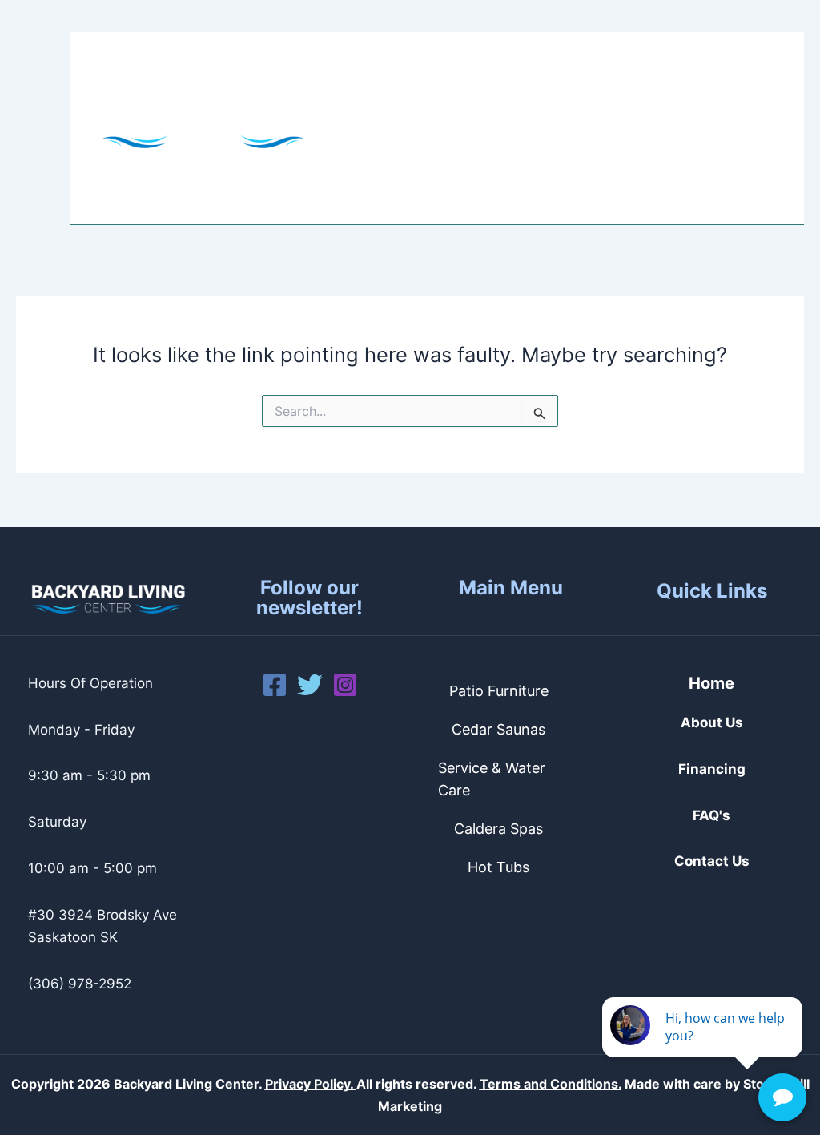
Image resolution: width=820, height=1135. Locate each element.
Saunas (589, 80)
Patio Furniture (499, 690)
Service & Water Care (491, 779)
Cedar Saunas (498, 729)
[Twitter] (310, 685)
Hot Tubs (481, 80)
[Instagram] (345, 685)
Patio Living (399, 176)
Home (711, 683)
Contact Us (530, 176)
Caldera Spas (498, 828)
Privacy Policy (307, 1084)
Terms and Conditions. (550, 1084)
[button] (408, 80)
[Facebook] (274, 685)
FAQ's (711, 815)
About (378, 80)
